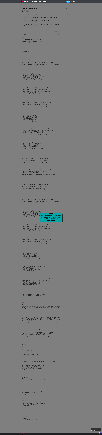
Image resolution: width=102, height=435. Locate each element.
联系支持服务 (68, 1)
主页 (25, 1)
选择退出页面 (51, 218)
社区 (71, 1)
